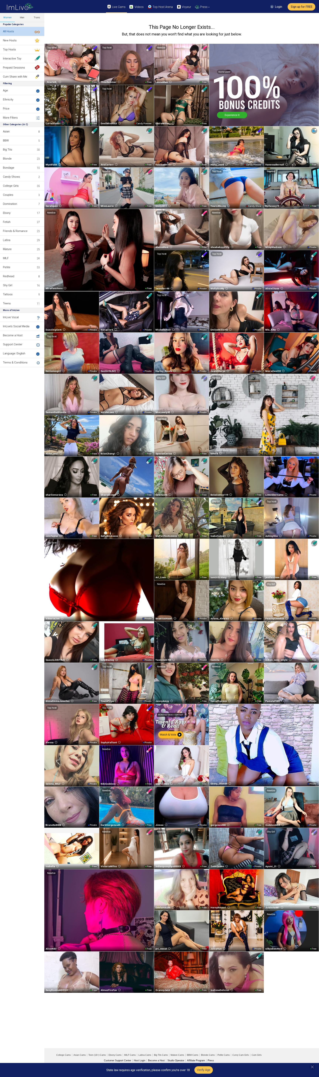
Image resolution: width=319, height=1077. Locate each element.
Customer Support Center (117, 1060)
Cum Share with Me (15, 76)
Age (5, 90)
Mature (7, 249)
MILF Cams (130, 1055)
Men (22, 17)
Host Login (139, 1060)
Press (211, 1060)
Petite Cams (223, 1055)
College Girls (11, 185)
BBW (6, 140)
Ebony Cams (115, 1055)
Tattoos (8, 294)
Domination (10, 204)
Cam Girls (257, 1055)
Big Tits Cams (161, 1055)
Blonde (7, 158)
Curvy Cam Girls (240, 1055)
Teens (7, 303)
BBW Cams (192, 1055)
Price (6, 108)
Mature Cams (177, 1055)
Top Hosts (9, 49)
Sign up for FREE (301, 6)
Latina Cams (144, 1055)
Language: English (14, 353)
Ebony (7, 213)
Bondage (8, 167)
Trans (37, 17)
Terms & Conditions (15, 362)
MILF (6, 258)
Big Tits (7, 149)
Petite (6, 267)
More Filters (10, 117)
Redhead (8, 276)
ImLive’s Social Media (16, 326)
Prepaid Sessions (14, 67)
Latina (6, 240)
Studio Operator (175, 1060)
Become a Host (13, 335)
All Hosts (8, 31)
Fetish (7, 222)
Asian (6, 131)
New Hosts (10, 40)
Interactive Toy (12, 58)
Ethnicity (8, 99)
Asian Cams (79, 1055)
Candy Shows (11, 176)
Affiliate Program (196, 1060)
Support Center (12, 344)
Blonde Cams (208, 1055)
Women (7, 17)
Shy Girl (7, 285)
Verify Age (203, 1070)
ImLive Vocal (11, 317)
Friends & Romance (15, 231)
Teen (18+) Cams (97, 1055)
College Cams (63, 1055)
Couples (8, 194)
